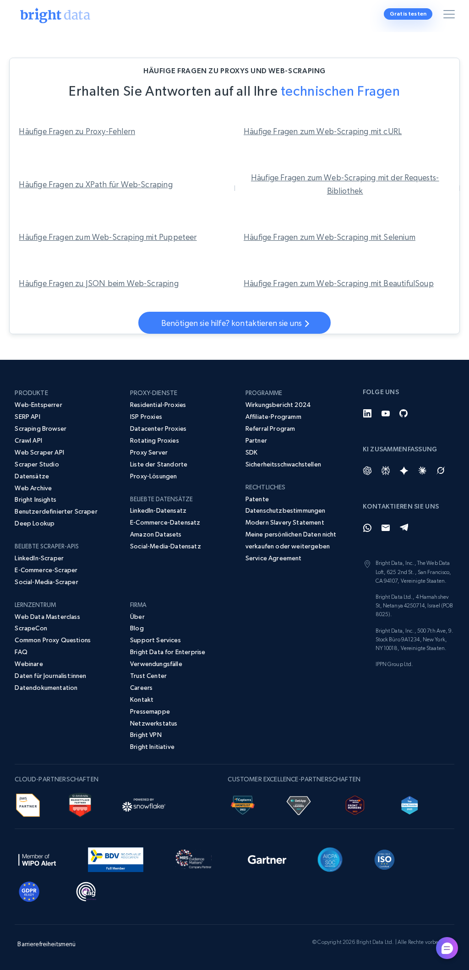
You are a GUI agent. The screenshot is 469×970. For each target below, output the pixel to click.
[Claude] (422, 470)
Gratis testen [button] (408, 14)
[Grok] (440, 470)
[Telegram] (404, 528)
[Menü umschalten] (451, 16)
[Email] (385, 528)
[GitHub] (404, 413)
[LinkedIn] (367, 413)
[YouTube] (385, 413)
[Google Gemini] (404, 470)
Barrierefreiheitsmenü (46, 944)
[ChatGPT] (367, 470)
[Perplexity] (385, 470)
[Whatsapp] (367, 528)
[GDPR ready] (29, 890)
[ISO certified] (384, 858)
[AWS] (28, 803)
